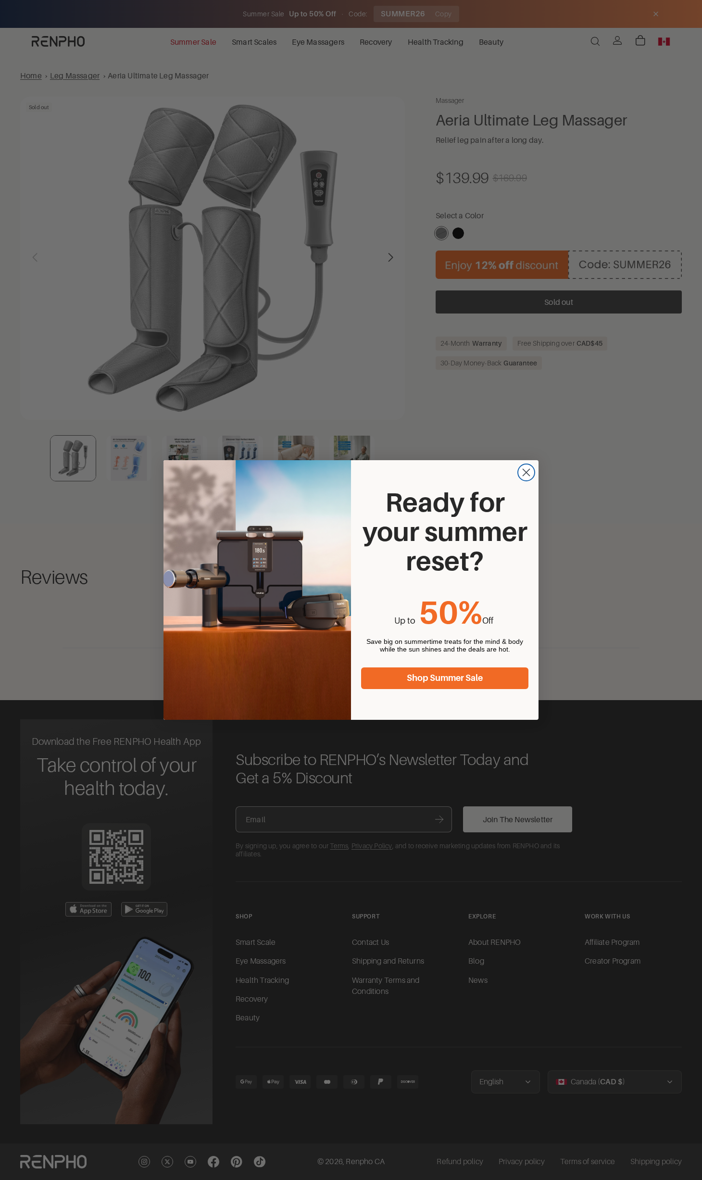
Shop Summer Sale (445, 678)
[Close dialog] (526, 472)
